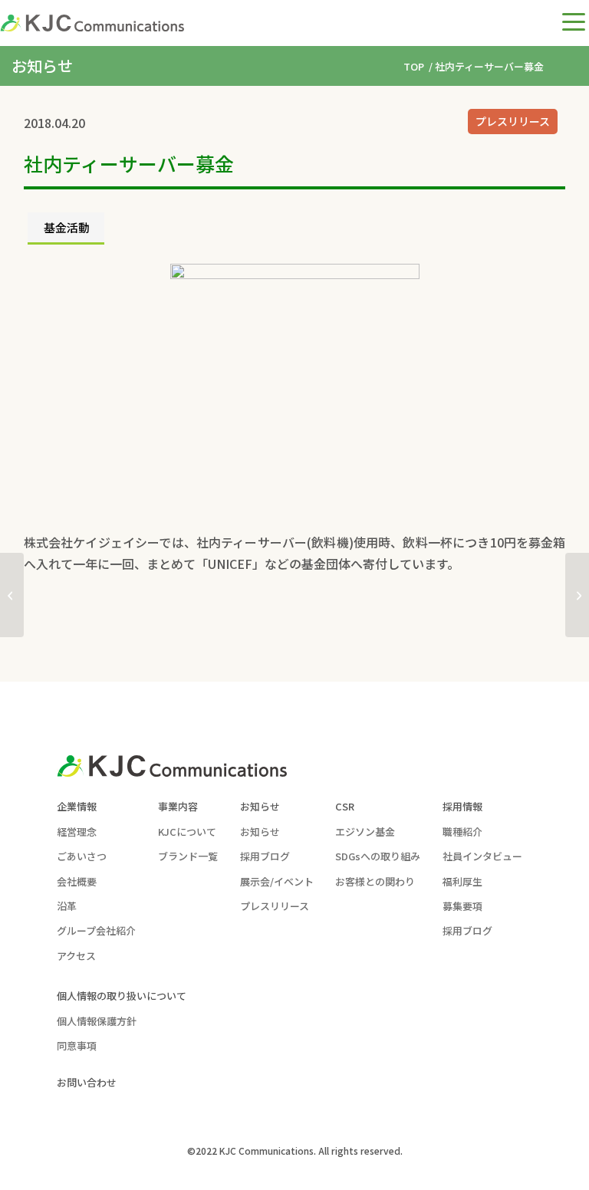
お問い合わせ (87, 1082)
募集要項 (462, 906)
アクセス (76, 955)
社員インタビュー (482, 856)
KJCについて (187, 831)
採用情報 (462, 806)
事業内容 (178, 806)
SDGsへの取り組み (377, 856)
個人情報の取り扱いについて (121, 995)
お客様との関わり (375, 881)
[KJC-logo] (92, 23)
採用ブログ (265, 856)
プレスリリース (512, 121)
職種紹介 (462, 831)
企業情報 (77, 806)
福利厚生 (462, 881)
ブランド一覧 (188, 856)
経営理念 (77, 831)
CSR (344, 806)
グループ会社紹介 (96, 930)
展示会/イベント (277, 881)
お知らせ (260, 806)
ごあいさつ (82, 856)
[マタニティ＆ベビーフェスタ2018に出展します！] (12, 595)
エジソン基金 (365, 831)
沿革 (67, 906)
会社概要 (77, 881)
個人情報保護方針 (97, 1021)
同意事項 (77, 1045)
